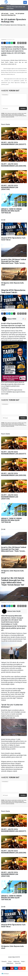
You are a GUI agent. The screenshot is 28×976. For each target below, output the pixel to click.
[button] (21, 43)
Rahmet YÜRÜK (11, 319)
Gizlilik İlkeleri (10, 963)
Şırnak (12, 13)
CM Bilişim (6, 973)
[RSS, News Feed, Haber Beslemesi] (24, 968)
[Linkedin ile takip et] (16, 968)
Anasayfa (4, 961)
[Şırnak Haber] (5, 2)
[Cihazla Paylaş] (14, 43)
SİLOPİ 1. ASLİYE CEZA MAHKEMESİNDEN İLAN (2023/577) (16, 7)
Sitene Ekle (18, 963)
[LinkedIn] (9, 43)
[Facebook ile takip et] (23, 319)
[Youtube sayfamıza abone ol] (12, 968)
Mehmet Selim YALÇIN (13, 611)
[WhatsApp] (12, 43)
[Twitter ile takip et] (8, 968)
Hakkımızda (16, 961)
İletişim (23, 961)
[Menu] (25, 2)
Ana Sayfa (5, 13)
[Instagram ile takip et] (25, 319)
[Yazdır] (18, 43)
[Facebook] (2, 43)
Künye (10, 961)
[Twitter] (5, 43)
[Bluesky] (7, 43)
